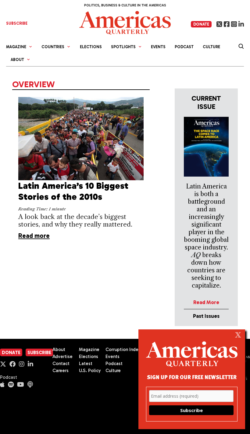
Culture (211, 47)
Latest (85, 363)
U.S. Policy (90, 370)
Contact (61, 363)
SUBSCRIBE (16, 23)
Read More (206, 302)
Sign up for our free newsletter (192, 377)
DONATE (201, 24)
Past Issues (206, 316)
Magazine (89, 349)
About (58, 349)
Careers (60, 370)
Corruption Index (123, 349)
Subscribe (39, 352)
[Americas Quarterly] (125, 22)
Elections (91, 47)
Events (158, 47)
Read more (34, 235)
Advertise (62, 356)
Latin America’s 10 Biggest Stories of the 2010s (73, 191)
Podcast (184, 47)
